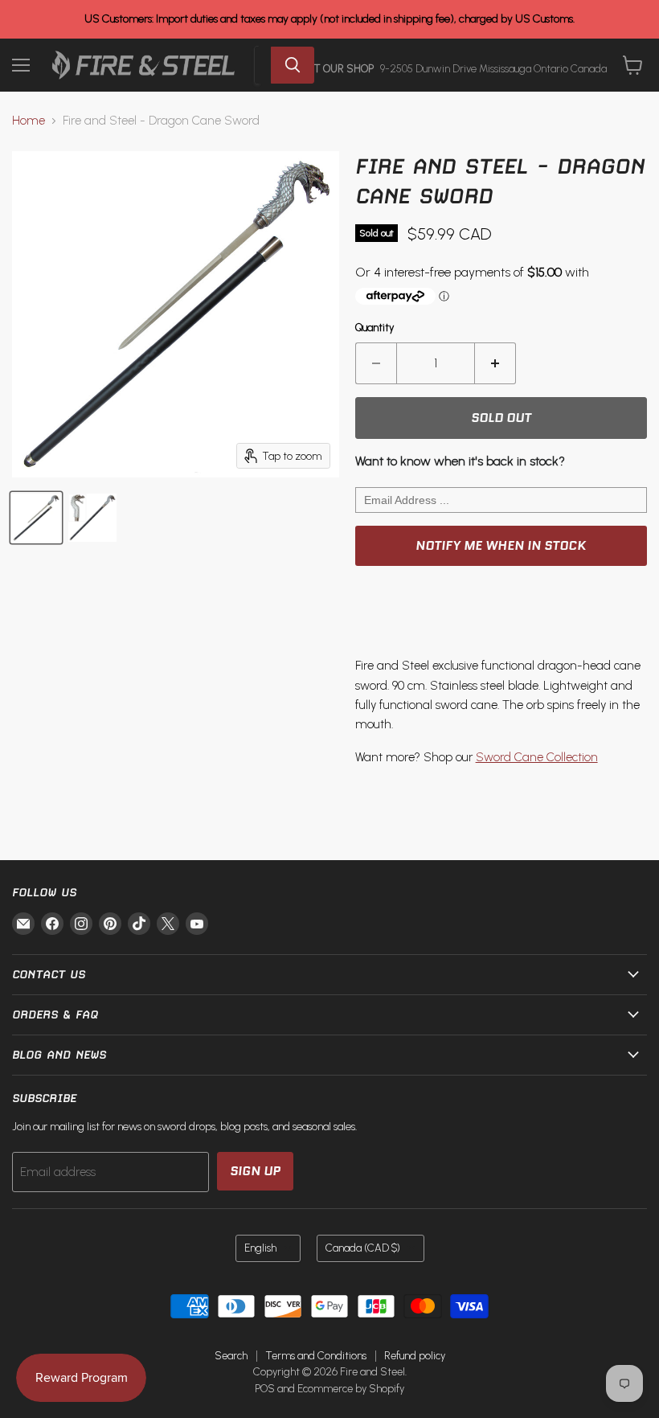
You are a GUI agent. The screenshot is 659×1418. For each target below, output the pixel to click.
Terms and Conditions (315, 1356)
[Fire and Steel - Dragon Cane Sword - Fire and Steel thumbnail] (36, 517)
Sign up (255, 1171)
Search (231, 1356)
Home (28, 121)
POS (265, 1389)
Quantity (375, 328)
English (260, 1248)
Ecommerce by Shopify (350, 1389)
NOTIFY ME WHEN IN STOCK (500, 545)
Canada (362, 1248)
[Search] (292, 65)
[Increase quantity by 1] (495, 363)
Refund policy (414, 1356)
